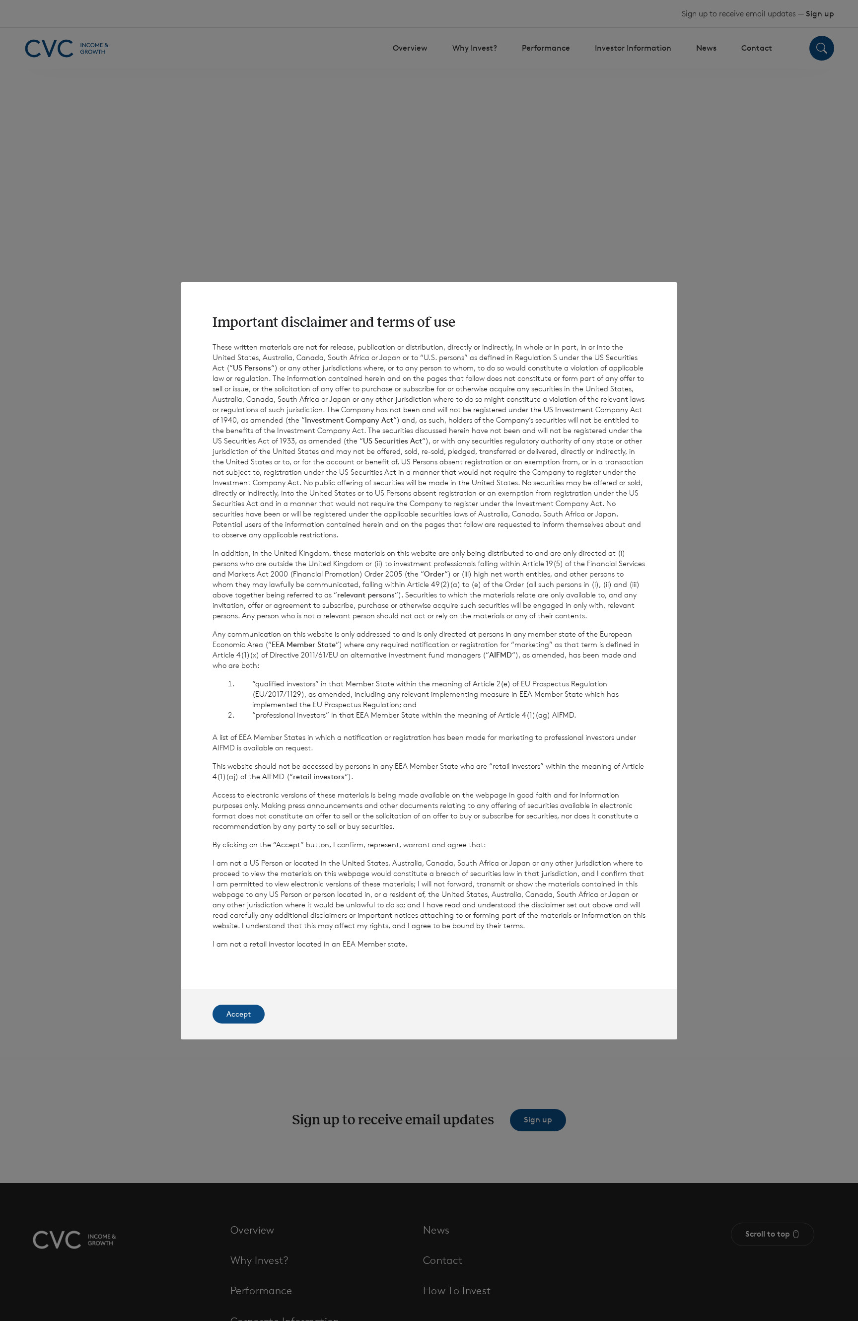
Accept (238, 1014)
